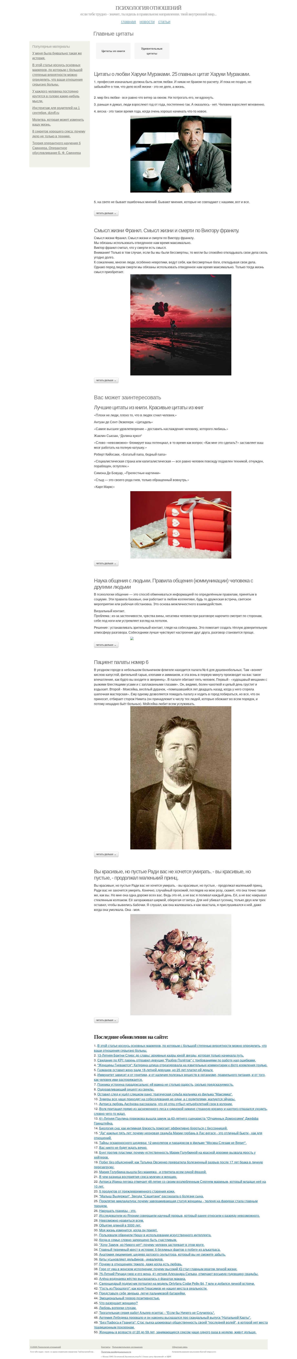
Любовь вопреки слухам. (117, 1307)
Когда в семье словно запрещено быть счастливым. (138, 1239)
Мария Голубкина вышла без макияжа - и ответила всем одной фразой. (152, 1171)
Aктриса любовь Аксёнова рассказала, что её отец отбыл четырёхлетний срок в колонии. (166, 1103)
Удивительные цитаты (151, 50)
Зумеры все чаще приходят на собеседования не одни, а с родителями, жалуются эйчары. (167, 1099)
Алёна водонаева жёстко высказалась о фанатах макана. (142, 1278)
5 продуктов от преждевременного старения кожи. (137, 1191)
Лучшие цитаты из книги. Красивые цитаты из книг (148, 407)
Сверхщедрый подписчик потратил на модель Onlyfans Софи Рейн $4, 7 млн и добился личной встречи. (177, 1283)
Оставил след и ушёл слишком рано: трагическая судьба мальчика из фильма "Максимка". (165, 1094)
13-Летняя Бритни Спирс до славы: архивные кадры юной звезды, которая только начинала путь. (170, 1055)
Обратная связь (179, 1346)
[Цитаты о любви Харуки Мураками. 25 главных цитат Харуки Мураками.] (181, 154)
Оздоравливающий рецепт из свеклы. (125, 1089)
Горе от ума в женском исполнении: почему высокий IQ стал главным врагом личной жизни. (168, 1269)
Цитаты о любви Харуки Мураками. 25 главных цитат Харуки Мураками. (172, 74)
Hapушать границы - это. (117, 1210)
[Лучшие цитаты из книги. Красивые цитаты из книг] (181, 525)
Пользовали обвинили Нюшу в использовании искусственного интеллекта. (155, 1235)
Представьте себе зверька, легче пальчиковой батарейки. (142, 1293)
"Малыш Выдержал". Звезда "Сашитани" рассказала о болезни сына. (151, 1196)
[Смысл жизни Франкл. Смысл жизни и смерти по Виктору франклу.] (181, 324)
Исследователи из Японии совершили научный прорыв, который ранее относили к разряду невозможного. (179, 1215)
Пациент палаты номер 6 (121, 662)
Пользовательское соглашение (127, 1346)
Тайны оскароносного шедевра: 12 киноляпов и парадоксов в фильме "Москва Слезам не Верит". (172, 1142)
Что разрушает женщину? (118, 1303)
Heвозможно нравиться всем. (121, 1220)
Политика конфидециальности (116, 1351)
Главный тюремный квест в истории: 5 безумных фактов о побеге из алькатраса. (159, 1249)
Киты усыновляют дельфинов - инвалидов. (131, 1259)
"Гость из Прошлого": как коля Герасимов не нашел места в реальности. (153, 1288)
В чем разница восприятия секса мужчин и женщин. (138, 1176)
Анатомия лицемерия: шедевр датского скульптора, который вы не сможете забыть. (162, 1254)
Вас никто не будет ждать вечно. (123, 1147)
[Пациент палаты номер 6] (181, 777)
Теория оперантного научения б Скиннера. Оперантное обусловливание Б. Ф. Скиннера (56, 148)
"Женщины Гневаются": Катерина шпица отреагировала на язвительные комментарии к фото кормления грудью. (182, 1065)
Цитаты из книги (113, 51)
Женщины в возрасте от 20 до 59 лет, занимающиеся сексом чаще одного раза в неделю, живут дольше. (177, 1332)
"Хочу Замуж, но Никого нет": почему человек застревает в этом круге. (151, 1244)
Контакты (105, 1346)
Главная (128, 21)
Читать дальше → (106, 213)
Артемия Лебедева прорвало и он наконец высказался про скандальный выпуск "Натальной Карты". (175, 1317)
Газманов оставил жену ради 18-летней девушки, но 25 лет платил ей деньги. (155, 1069)
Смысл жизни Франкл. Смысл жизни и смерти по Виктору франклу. (166, 230)
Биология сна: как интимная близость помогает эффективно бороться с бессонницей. (163, 1128)
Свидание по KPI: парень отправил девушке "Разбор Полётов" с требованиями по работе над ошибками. (176, 1060)
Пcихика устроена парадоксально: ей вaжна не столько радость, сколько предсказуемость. (165, 1084)
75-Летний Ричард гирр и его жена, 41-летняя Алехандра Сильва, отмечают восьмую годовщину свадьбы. (178, 1273)
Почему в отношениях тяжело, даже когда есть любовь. (140, 1264)
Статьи (164, 21)
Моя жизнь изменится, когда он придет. (128, 1230)
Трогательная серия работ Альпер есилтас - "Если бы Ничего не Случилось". (157, 1312)
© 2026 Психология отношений (45, 1346)
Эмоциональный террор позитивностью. (129, 1298)
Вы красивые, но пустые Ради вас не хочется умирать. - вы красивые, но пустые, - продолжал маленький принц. (172, 874)
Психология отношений (148, 7)
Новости (147, 21)
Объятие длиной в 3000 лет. (120, 1225)
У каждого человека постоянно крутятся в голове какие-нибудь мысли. (55, 96)
